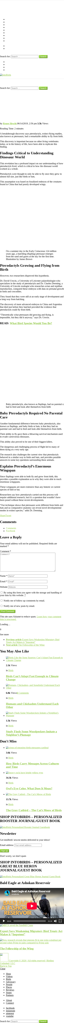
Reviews (10, 35)
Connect (10, 48)
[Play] (3, 921)
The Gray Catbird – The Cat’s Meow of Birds (34, 810)
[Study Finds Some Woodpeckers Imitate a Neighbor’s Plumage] (35, 714)
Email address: (7, 845)
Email (3, 581)
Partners (10, 41)
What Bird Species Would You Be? (31, 323)
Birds (8, 24)
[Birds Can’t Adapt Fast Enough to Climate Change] (35, 659)
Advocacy (11, 27)
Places (9, 32)
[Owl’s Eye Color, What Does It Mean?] (35, 772)
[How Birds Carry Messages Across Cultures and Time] (35, 747)
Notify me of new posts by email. (19, 606)
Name (3, 576)
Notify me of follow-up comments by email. (24, 600)
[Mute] (55, 921)
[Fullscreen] (60, 921)
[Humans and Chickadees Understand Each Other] (35, 686)
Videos (9, 22)
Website (3, 587)
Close (2, 968)
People (9, 30)
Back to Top (6, 966)
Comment (5, 551)
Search (43, 56)
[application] (32, 906)
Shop (8, 19)
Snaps (9, 38)
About (9, 46)
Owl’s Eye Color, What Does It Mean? (29, 788)
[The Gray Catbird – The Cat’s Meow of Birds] (35, 794)
